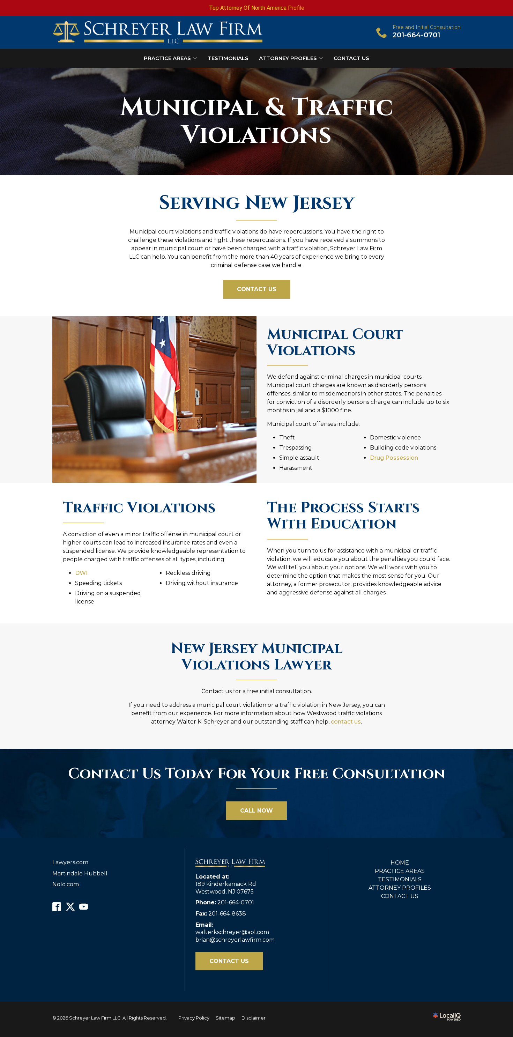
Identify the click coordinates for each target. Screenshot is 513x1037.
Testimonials (228, 58)
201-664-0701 (235, 902)
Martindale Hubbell (79, 873)
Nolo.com (65, 884)
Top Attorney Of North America (248, 8)
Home (400, 862)
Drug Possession (394, 457)
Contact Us (351, 58)
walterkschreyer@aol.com (232, 932)
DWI (81, 573)
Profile (296, 8)
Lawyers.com (70, 862)
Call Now (256, 810)
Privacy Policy (193, 1018)
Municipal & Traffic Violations (256, 121)
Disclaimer (253, 1018)
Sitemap (225, 1018)
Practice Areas (167, 58)
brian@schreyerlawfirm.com (235, 939)
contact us (346, 721)
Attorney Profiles (288, 58)
